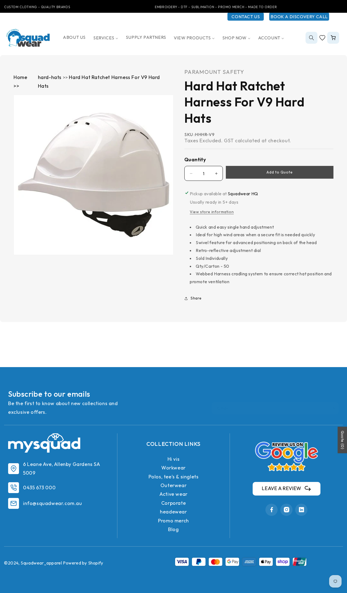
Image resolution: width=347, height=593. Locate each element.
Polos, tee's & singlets (174, 477)
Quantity (195, 159)
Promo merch (173, 521)
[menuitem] (74, 37)
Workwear (173, 468)
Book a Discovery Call (299, 16)
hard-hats (50, 77)
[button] (311, 38)
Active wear (173, 494)
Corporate (173, 503)
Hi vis (174, 459)
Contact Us (246, 16)
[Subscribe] (333, 408)
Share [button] (196, 298)
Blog (173, 529)
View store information (212, 211)
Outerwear (173, 485)
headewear (173, 512)
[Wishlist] (322, 38)
